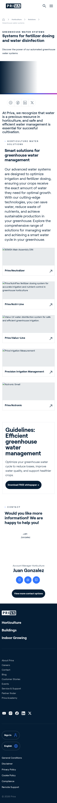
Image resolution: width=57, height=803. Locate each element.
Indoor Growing (14, 638)
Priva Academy (9, 698)
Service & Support (11, 688)
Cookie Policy (9, 775)
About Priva (8, 660)
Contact (6, 670)
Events (5, 684)
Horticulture (11, 622)
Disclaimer (7, 763)
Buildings (9, 630)
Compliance (8, 781)
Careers (6, 665)
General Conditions (12, 758)
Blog (4, 674)
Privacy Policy (9, 769)
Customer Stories (11, 679)
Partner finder (9, 693)
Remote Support (10, 787)
